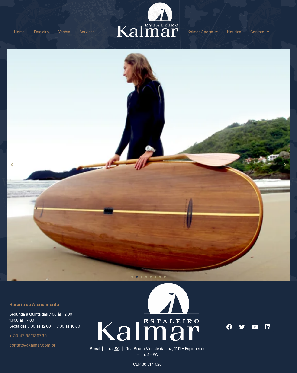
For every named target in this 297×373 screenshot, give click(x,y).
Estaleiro (41, 31)
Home (19, 31)
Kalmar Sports (200, 31)
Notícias (234, 31)
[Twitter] (242, 326)
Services (86, 31)
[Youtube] (255, 326)
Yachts (64, 31)
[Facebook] (229, 326)
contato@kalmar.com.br (32, 345)
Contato (257, 31)
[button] (12, 164)
